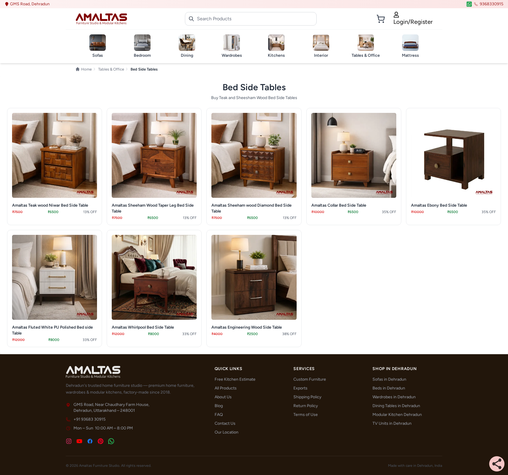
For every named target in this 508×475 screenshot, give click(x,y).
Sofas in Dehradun (389, 379)
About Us (223, 396)
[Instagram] (69, 441)
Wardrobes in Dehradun (394, 396)
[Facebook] (90, 441)
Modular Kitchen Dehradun (397, 414)
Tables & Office (111, 69)
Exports (300, 388)
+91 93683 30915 (89, 419)
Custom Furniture (309, 379)
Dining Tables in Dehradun (396, 405)
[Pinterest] (100, 441)
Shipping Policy (307, 396)
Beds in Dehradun (388, 388)
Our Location (226, 432)
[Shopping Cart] (380, 19)
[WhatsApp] (111, 441)
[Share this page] (497, 464)
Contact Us (225, 423)
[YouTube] (79, 441)
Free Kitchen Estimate (235, 379)
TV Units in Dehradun (392, 423)
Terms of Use (305, 414)
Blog (219, 405)
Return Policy (305, 405)
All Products (226, 388)
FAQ (219, 414)
